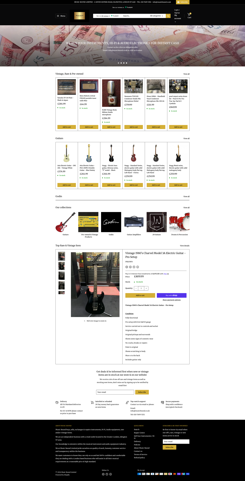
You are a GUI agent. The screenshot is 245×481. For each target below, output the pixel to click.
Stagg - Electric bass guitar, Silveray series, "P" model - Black (110, 168)
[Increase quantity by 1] (146, 288)
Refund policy (139, 458)
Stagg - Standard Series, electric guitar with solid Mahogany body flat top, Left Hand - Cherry (133, 169)
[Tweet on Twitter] (134, 266)
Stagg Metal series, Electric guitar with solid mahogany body (178, 168)
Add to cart (67, 127)
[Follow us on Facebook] (103, 474)
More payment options (172, 300)
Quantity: (129, 288)
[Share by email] (137, 266)
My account (177, 17)
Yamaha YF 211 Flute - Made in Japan (65, 99)
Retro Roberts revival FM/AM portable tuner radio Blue (88, 98)
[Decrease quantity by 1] (136, 288)
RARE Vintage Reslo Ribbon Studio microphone (109, 112)
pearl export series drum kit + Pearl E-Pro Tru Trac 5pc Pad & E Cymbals (178, 99)
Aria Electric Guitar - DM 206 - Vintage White (66, 167)
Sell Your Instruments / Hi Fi (144, 437)
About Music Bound (141, 448)
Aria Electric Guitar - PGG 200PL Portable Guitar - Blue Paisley (87, 168)
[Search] (168, 16)
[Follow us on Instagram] (110, 474)
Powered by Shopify (63, 475)
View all (186, 74)
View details (185, 246)
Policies (137, 445)
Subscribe (184, 2)
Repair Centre (139, 433)
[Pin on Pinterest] (130, 266)
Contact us (138, 451)
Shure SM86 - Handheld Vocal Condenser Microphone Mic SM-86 (156, 98)
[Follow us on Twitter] (107, 474)
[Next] (189, 104)
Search (136, 429)
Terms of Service (140, 454)
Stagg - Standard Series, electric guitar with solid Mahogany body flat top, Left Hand (156, 169)
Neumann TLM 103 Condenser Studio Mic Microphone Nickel (132, 98)
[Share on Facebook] (126, 266)
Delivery (137, 441)
